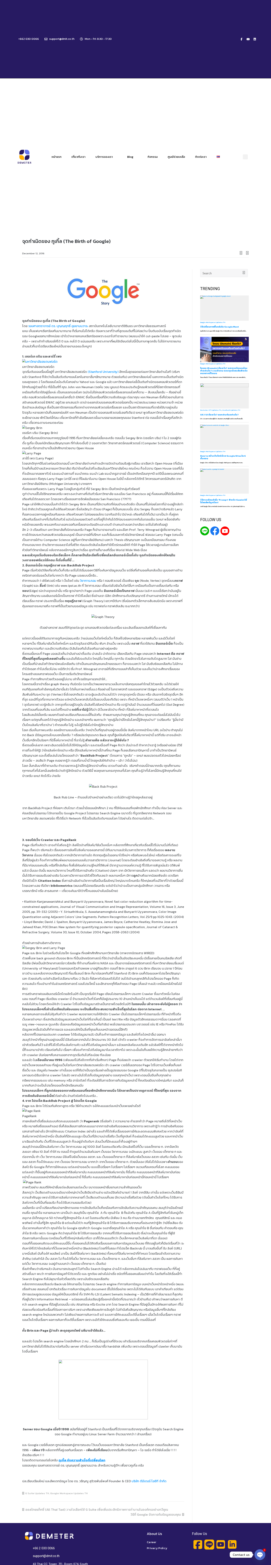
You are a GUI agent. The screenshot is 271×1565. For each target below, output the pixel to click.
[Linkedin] (255, 39)
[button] (245, 156)
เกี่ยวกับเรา (78, 156)
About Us (154, 1533)
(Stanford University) (103, 371)
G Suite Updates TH (37, 1493)
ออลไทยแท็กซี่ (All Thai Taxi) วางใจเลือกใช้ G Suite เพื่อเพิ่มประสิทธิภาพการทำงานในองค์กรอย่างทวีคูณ (96, 1509)
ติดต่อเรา (201, 156)
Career (151, 1542)
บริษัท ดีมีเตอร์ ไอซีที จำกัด (149, 1481)
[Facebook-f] (241, 39)
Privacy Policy (157, 1548)
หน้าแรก (57, 156)
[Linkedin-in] (232, 1544)
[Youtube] (248, 39)
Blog (130, 156)
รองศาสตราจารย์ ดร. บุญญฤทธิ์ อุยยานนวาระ (58, 326)
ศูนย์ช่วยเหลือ (176, 156)
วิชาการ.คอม (88, 580)
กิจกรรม (153, 156)
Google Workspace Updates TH (69, 1493)
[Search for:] (224, 273)
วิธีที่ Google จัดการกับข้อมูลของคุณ (156, 1514)
